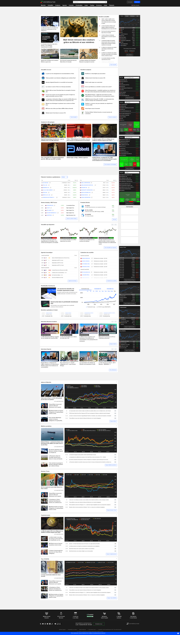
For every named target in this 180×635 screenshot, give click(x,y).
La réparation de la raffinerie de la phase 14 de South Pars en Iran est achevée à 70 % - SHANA (87, 457)
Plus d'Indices (129, 54)
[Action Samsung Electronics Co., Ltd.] (56, 197)
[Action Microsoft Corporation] (94, 190)
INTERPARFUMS (50, 205)
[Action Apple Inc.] (48, 192)
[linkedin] (50, 624)
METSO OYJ (123, 146)
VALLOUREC (123, 116)
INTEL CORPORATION (85, 182)
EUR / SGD (122, 275)
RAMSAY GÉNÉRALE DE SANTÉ (127, 107)
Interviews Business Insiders (49, 321)
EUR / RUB (122, 262)
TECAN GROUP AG (124, 152)
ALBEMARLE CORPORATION (126, 181)
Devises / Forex (45, 471)
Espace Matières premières (111, 465)
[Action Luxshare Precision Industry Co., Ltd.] (92, 275)
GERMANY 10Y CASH (125, 344)
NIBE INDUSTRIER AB (125, 141)
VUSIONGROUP (124, 104)
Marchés (43, 5)
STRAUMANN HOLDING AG (126, 153)
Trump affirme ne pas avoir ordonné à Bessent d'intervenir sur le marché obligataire (85, 418)
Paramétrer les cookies (72, 629)
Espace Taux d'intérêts (112, 597)
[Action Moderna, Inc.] (50, 187)
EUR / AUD (122, 270)
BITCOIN (122, 317)
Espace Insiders (113, 343)
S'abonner (137, 2)
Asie (137, 16)
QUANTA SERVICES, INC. (126, 183)
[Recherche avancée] (105, 2)
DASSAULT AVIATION (125, 115)
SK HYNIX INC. (46, 182)
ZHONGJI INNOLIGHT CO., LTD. (86, 258)
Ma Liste (121, 77)
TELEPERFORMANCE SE (126, 111)
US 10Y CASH (123, 342)
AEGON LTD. (123, 150)
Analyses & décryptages (47, 122)
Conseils (71, 5)
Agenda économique (47, 252)
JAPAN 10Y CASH (124, 346)
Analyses (57, 5)
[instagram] (46, 624)
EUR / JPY (122, 277)
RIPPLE (122, 324)
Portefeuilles (79, 5)
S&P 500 (122, 35)
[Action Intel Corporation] (91, 183)
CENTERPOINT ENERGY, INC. (127, 185)
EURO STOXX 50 (124, 34)
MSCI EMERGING (124, 43)
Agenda (64, 5)
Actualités (50, 5)
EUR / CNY (122, 272)
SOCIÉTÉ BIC (49, 215)
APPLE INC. (45, 192)
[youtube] (43, 624)
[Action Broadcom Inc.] (89, 195)
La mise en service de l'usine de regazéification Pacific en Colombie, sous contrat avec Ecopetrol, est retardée (90, 415)
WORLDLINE (123, 106)
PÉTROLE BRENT (123, 297)
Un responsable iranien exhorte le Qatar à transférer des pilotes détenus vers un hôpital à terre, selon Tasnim (90, 410)
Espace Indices (113, 421)
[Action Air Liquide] (52, 210)
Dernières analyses (86, 69)
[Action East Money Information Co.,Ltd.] (92, 264)
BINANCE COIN (124, 322)
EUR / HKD (122, 274)
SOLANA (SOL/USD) (125, 321)
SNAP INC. (123, 86)
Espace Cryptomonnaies (111, 554)
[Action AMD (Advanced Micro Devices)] (95, 185)
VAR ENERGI (123, 155)
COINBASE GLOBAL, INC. (126, 178)
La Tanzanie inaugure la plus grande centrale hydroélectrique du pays (82, 454)
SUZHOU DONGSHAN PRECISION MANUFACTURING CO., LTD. (86, 261)
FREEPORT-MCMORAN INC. (126, 179)
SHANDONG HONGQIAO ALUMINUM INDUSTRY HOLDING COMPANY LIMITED (86, 266)
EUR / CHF (122, 261)
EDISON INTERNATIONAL (126, 188)
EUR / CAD (122, 269)
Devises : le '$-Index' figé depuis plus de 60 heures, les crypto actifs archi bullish (84, 543)
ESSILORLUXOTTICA (125, 84)
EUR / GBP (122, 259)
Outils (105, 5)
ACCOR (48, 207)
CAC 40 (122, 27)
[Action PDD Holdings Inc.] (91, 272)
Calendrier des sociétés (87, 252)
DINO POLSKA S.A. (124, 143)
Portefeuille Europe (85, 288)
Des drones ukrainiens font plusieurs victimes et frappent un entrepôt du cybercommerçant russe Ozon (88, 459)
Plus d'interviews (113, 369)
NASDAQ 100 (123, 38)
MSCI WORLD (123, 45)
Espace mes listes (129, 97)
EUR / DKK (122, 267)
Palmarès (111, 5)
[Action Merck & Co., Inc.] (51, 195)
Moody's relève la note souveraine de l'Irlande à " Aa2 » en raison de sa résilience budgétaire (87, 507)
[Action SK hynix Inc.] (49, 183)
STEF (122, 118)
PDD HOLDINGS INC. (86, 272)
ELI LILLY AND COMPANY (48, 190)
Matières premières (46, 426)
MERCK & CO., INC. (46, 194)
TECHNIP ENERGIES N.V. (52, 212)
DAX (122, 32)
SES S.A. (122, 120)
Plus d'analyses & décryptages (110, 164)
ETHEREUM (123, 319)
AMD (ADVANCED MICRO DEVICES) (87, 185)
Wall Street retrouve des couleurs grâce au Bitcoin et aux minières (81, 548)
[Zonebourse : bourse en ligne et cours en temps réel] (47, 2)
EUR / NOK (122, 266)
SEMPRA (122, 190)
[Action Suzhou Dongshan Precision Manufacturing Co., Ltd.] (92, 261)
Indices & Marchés (46, 382)
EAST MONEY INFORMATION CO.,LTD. (86, 263)
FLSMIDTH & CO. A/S (125, 144)
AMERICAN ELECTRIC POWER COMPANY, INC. (128, 187)
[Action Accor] (51, 208)
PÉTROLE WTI (122, 296)
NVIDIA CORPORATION (85, 197)
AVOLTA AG (123, 148)
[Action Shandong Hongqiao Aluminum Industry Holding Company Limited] (92, 266)
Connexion (130, 2)
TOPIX (122, 42)
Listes (86, 5)
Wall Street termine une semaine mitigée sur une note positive (81, 551)
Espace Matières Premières (129, 303)
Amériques (132, 16)
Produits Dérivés (85, 202)
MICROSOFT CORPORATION (87, 190)
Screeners (99, 5)
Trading (92, 5)
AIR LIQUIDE (49, 210)
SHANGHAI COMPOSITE (125, 40)
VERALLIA (123, 109)
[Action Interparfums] (54, 205)
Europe (127, 16)
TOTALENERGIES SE (125, 95)
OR (120, 294)
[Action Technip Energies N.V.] (57, 213)
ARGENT (121, 299)
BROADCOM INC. (84, 194)
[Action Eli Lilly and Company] (54, 190)
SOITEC (122, 89)
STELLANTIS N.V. (124, 81)
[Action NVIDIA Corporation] (91, 197)
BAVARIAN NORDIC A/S (125, 139)
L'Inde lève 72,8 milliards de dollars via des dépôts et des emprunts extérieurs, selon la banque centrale (89, 499)
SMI (121, 30)
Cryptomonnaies (45, 515)
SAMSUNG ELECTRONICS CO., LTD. (49, 197)
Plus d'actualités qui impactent (110, 247)
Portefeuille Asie (110, 288)
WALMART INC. (84, 187)
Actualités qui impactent (47, 224)
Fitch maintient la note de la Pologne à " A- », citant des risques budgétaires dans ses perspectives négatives (90, 504)
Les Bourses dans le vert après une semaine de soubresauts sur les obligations (84, 546)
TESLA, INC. (45, 185)
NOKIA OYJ (123, 93)
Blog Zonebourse (82, 629)
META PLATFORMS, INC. (86, 192)
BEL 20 (122, 29)
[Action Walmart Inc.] (88, 187)
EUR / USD (122, 257)
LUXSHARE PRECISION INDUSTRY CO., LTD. (86, 274)
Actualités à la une (46, 69)
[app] (58, 624)
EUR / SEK (122, 264)
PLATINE (121, 300)
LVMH (122, 83)
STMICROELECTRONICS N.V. (127, 88)
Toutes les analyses (112, 117)
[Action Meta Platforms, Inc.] (92, 192)
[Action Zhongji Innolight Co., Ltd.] (92, 258)
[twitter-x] (41, 624)
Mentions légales (62, 629)
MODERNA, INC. (46, 187)
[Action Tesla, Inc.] (48, 185)
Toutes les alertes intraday (72, 218)
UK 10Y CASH (123, 347)
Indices (122, 16)
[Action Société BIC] (53, 215)
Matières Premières (124, 283)
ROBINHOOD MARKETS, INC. (126, 174)
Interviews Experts (46, 349)
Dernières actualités (104, 16)
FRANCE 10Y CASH (125, 341)
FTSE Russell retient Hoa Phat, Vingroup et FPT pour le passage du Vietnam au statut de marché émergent (89, 413)
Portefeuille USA (97, 288)
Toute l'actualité (113, 64)
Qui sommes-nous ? (92, 629)
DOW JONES (123, 37)
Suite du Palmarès (129, 133)
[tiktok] (53, 624)
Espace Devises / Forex (111, 510)
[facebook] (48, 624)
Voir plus (114, 219)
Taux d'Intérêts (45, 559)
